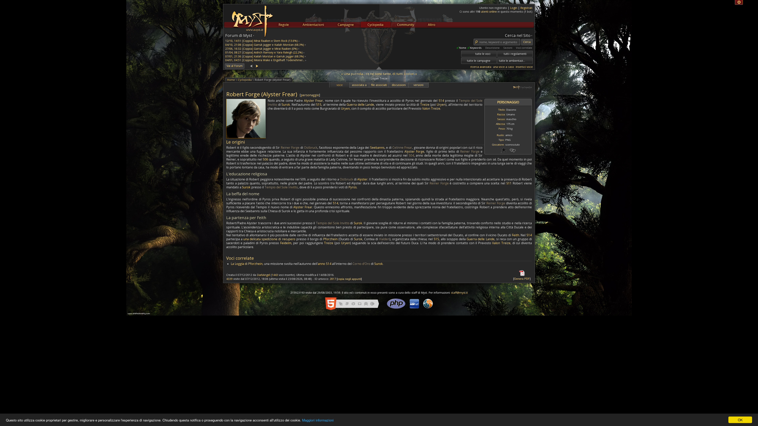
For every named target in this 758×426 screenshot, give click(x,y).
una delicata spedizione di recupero (269, 239)
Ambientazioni (313, 24)
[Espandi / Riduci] (379, 68)
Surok (285, 105)
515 (318, 105)
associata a (359, 85)
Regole (284, 24)
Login (514, 8)
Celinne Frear (402, 148)
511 (509, 183)
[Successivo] (256, 65)
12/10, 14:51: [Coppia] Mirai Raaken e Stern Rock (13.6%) (261, 41)
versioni (418, 85)
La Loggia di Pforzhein (247, 264)
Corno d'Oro (361, 264)
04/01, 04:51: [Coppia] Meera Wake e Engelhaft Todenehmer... (264, 60)
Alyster (362, 179)
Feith (515, 235)
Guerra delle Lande (360, 105)
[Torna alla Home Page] (252, 19)
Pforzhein (330, 239)
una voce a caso (503, 67)
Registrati (526, 8)
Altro (431, 24)
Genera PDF (522, 278)
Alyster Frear (313, 101)
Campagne (346, 24)
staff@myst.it (459, 292)
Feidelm (285, 243)
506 (265, 159)
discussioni (399, 85)
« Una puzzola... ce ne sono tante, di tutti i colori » (379, 73)
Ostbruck (310, 148)
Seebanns (377, 148)
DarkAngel (263, 275)
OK (740, 419)
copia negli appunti (349, 278)
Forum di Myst (238, 35)
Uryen (441, 105)
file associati (379, 85)
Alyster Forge (414, 151)
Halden (384, 239)
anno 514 (324, 264)
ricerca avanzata (480, 67)
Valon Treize (431, 108)
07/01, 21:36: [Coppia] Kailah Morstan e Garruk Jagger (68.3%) (264, 56)
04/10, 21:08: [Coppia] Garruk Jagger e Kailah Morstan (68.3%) (264, 45)
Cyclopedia (375, 24)
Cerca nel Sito (517, 35)
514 (441, 101)
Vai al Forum (235, 66)
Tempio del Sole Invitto (281, 187)
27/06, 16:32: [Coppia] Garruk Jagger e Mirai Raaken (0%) (261, 48)
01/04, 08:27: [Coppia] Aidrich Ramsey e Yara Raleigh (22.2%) (264, 52)
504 (411, 155)
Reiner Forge (290, 148)
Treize (424, 105)
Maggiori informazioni (318, 420)
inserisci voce (524, 67)
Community (405, 24)
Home (231, 80)
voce (340, 85)
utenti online (489, 11)
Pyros (352, 187)
